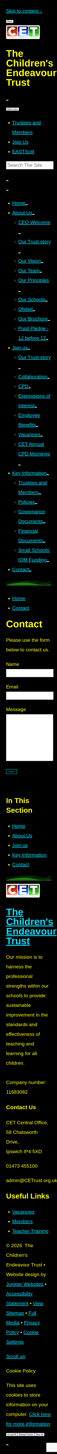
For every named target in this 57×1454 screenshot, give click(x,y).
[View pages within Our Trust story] (19, 252)
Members (22, 1221)
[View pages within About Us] (33, 214)
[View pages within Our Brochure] (49, 320)
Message (16, 709)
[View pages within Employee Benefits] (37, 426)
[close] (7, 100)
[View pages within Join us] (29, 349)
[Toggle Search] (7, 190)
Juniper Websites (24, 1284)
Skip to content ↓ (24, 11)
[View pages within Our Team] (41, 272)
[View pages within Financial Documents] (44, 542)
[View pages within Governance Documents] (44, 522)
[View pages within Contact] (30, 571)
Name (12, 664)
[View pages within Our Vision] (42, 262)
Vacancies (23, 1211)
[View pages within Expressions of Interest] (36, 407)
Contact (20, 608)
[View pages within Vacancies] (41, 436)
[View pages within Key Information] (48, 474)
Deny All (39, 1434)
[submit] (7, 180)
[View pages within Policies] (36, 503)
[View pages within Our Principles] (19, 291)
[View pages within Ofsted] (34, 310)
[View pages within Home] (26, 204)
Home (18, 598)
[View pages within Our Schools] (46, 301)
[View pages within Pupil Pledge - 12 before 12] (47, 339)
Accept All (11, 1434)
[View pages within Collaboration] (48, 378)
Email (12, 686)
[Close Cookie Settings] (7, 1444)
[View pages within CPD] (29, 387)
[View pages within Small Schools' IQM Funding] (48, 561)
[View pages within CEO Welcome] (19, 233)
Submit (11, 772)
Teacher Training (30, 1231)
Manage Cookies (26, 1434)
